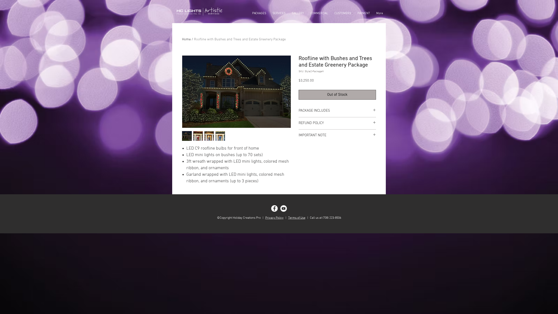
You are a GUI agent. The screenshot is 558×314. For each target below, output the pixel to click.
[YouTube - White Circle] (283, 208)
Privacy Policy (274, 218)
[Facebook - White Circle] (274, 208)
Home (186, 39)
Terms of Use (296, 218)
